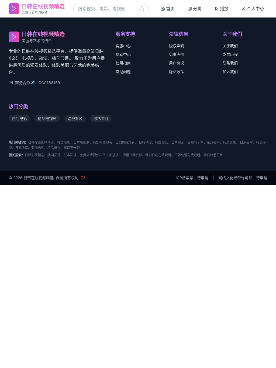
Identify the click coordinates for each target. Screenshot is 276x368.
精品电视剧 (47, 118)
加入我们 (230, 71)
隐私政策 (176, 71)
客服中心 (123, 45)
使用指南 (123, 63)
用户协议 (176, 63)
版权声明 (176, 45)
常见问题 (123, 71)
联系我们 (230, 63)
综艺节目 (100, 118)
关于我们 (230, 45)
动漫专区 (74, 118)
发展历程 (230, 54)
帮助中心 (123, 54)
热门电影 (19, 118)
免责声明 (176, 54)
